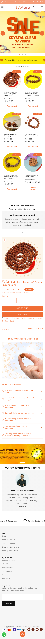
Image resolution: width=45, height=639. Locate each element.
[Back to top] (22, 634)
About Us (5, 564)
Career (4, 575)
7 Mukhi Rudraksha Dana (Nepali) (31, 176)
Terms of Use (7, 571)
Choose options (33, 188)
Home (4, 536)
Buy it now (22, 314)
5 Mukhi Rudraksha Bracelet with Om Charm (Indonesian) (32, 93)
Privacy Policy (7, 568)
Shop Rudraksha (8, 543)
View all (22, 199)
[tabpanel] (22, 32)
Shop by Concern (8, 540)
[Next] (41, 32)
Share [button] (6, 329)
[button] (2, 7)
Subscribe (9, 603)
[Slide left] (17, 232)
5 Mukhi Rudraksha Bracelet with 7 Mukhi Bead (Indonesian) (11, 176)
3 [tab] (26, 55)
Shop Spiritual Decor (10, 551)
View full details (34, 328)
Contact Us (6, 579)
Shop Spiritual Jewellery (11, 547)
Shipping (12, 292)
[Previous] (2, 32)
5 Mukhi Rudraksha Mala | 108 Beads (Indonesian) (10, 93)
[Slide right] (27, 232)
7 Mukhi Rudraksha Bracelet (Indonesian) (32, 135)
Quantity (5, 296)
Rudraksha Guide (8, 560)
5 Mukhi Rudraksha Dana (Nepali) (10, 135)
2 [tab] (22, 55)
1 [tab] (19, 55)
